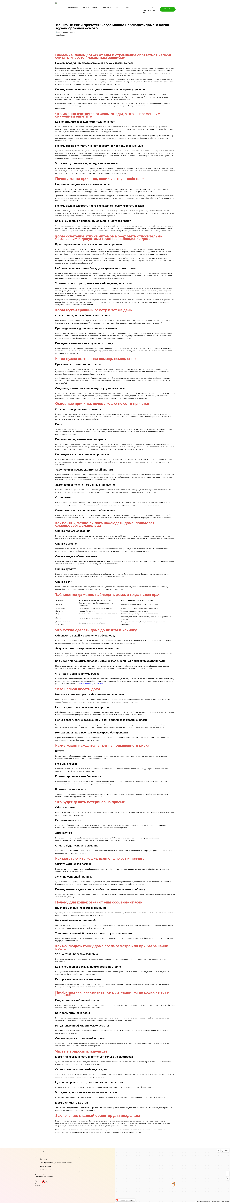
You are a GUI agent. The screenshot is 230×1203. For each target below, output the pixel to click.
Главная (86, 7)
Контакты (71, 11)
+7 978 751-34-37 (149, 12)
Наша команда (107, 7)
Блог (127, 7)
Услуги (94, 7)
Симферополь (73, 7)
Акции (118, 7)
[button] (168, 9)
